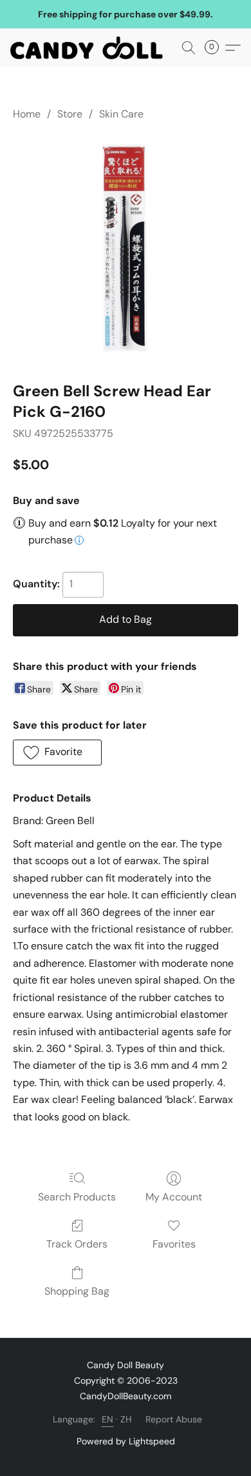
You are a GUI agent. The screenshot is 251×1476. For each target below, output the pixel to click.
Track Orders (76, 1244)
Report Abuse (173, 1419)
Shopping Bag (76, 1291)
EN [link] (108, 1419)
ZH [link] (126, 1419)
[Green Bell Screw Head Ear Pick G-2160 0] (125, 248)
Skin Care (121, 114)
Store (69, 114)
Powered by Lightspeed (126, 1441)
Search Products (77, 1197)
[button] (90, 47)
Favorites (174, 1244)
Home (27, 114)
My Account (173, 1197)
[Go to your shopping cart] (215, 47)
